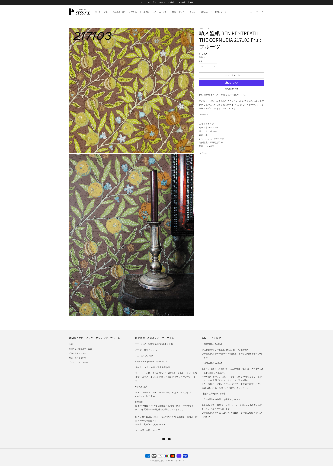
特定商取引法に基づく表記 (80, 349)
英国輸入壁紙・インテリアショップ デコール (170, 461)
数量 (201, 61)
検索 (71, 344)
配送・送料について (77, 358)
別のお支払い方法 (231, 89)
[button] (251, 12)
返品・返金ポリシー (77, 353)
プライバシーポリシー (78, 362)
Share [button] (204, 153)
